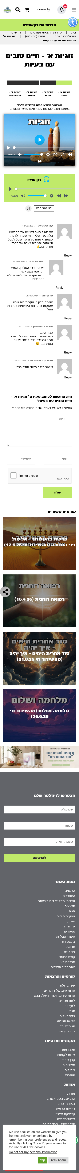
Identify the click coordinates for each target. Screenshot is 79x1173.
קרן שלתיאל (45, 225)
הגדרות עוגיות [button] (58, 1160)
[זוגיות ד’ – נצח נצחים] (15, 83)
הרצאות (69, 906)
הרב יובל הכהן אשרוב (61, 1099)
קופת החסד (67, 957)
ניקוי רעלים (67, 1016)
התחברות (69, 896)
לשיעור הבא (44, 208)
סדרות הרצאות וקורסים (46, 32)
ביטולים (70, 1070)
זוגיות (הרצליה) (35, 36)
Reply (68, 255)
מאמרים (69, 931)
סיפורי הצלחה (65, 936)
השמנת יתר (67, 1026)
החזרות (70, 1075)
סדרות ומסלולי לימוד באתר (56, 901)
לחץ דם (69, 1006)
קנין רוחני (68, 1060)
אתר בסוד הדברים (63, 967)
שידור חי (69, 926)
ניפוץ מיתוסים (66, 916)
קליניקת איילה (65, 1114)
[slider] (43, 148)
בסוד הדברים (36, 261)
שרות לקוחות (66, 1055)
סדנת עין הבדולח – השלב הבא (54, 996)
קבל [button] (42, 1160)
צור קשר (69, 952)
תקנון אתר (68, 1050)
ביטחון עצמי (67, 1031)
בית (73, 32)
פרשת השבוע (66, 1021)
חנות (72, 911)
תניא (72, 1011)
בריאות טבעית (65, 1109)
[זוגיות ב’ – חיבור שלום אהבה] (48, 83)
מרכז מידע (67, 962)
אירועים (69, 921)
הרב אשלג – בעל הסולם (59, 1124)
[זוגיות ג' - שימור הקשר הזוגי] (31, 83)
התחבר (41, 9)
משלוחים (69, 1065)
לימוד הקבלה (66, 1119)
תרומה (70, 947)
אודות (71, 1093)
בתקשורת (68, 942)
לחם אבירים (67, 1001)
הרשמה (70, 891)
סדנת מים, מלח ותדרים (59, 990)
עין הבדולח (67, 985)
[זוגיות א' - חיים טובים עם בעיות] (64, 83)
